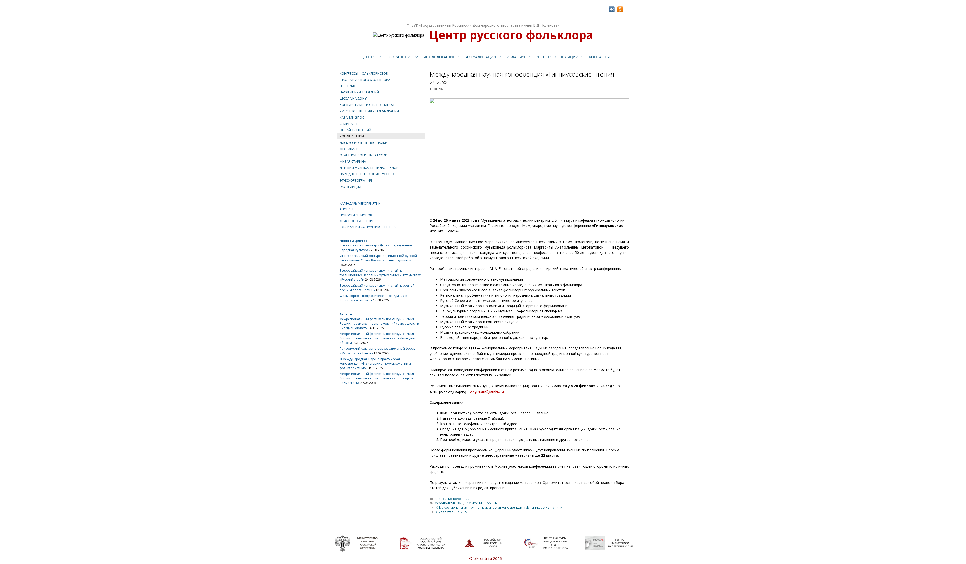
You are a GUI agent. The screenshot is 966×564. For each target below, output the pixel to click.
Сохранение (400, 57)
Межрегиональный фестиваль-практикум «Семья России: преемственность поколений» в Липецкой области (377, 338)
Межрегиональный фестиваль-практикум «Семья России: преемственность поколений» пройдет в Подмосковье (377, 378)
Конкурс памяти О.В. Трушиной (367, 104)
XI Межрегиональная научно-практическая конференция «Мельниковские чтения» (499, 507)
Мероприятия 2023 (449, 503)
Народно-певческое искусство (367, 174)
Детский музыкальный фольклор (369, 167)
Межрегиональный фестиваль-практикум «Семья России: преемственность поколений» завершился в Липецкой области (379, 323)
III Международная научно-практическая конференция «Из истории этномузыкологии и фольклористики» (375, 363)
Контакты (599, 57)
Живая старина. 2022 (452, 512)
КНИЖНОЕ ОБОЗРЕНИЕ (357, 221)
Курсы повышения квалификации (369, 111)
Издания (516, 57)
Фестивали (349, 149)
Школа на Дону (353, 98)
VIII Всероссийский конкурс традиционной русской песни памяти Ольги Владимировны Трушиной (378, 258)
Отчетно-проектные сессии (363, 155)
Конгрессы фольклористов (364, 73)
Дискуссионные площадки (363, 142)
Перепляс (348, 86)
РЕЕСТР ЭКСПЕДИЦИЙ (557, 57)
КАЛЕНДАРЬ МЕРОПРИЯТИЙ (360, 203)
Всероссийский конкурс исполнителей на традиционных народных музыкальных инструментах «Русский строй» (380, 275)
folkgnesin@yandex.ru (486, 391)
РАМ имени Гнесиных (481, 503)
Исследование (439, 57)
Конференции (459, 499)
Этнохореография (356, 180)
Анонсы (441, 499)
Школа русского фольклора (365, 79)
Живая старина (353, 161)
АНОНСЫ (346, 209)
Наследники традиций (359, 92)
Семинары (348, 123)
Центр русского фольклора (511, 35)
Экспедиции (350, 186)
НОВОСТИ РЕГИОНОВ (356, 215)
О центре (366, 57)
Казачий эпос (352, 117)
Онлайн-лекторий (355, 130)
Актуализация (481, 57)
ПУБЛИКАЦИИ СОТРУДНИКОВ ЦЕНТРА (368, 227)
